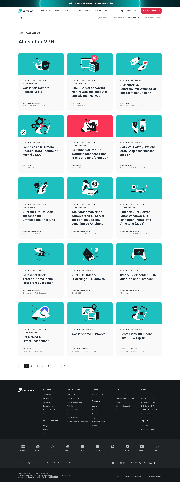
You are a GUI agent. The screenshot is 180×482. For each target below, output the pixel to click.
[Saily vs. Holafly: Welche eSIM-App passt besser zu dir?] (139, 126)
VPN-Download (73, 418)
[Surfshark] (26, 11)
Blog (20, 33)
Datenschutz (137, 476)
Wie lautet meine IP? (148, 398)
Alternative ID (48, 398)
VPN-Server (71, 406)
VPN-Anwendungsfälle (75, 402)
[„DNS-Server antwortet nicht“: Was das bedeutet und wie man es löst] (90, 64)
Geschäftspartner (122, 394)
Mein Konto (131, 11)
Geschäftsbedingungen (153, 476)
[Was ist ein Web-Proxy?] (90, 313)
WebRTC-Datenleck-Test (150, 410)
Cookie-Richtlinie (123, 476)
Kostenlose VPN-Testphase (77, 422)
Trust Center (96, 414)
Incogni (45, 426)
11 (59, 366)
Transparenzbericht (99, 422)
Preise (56, 11)
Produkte (44, 11)
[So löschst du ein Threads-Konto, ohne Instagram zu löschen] (41, 254)
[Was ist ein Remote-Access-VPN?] (41, 64)
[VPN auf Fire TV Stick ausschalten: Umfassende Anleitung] (41, 188)
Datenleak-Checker (148, 414)
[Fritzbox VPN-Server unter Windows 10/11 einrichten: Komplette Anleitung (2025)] (139, 188)
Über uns (95, 406)
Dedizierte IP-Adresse (75, 410)
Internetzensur (118, 18)
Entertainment (148, 18)
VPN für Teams (101, 11)
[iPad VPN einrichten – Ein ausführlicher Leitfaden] (139, 254)
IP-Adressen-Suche (148, 402)
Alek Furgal (76, 165)
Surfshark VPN (48, 394)
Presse (94, 410)
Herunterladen (69, 11)
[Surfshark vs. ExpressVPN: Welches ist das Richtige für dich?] (139, 64)
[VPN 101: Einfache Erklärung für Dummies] (90, 254)
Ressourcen (83, 11)
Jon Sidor (76, 103)
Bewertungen (72, 414)
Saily (44, 433)
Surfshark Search (49, 410)
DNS (142, 394)
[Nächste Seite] (65, 366)
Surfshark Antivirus (49, 406)
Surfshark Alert (48, 402)
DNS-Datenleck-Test (148, 406)
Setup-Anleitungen (148, 429)
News (159, 18)
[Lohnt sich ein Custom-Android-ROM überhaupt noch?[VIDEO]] (41, 126)
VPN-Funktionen (73, 398)
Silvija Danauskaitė (31, 103)
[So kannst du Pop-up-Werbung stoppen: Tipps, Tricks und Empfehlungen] (90, 126)
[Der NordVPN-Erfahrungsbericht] (41, 313)
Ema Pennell (126, 165)
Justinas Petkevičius (31, 231)
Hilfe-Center (145, 426)
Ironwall (45, 429)
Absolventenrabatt (123, 406)
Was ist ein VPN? (73, 394)
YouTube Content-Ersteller (126, 398)
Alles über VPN (133, 18)
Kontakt (94, 426)
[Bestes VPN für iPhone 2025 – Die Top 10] (139, 313)
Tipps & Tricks (37, 80)
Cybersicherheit (103, 18)
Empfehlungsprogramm (124, 410)
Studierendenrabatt (123, 402)
